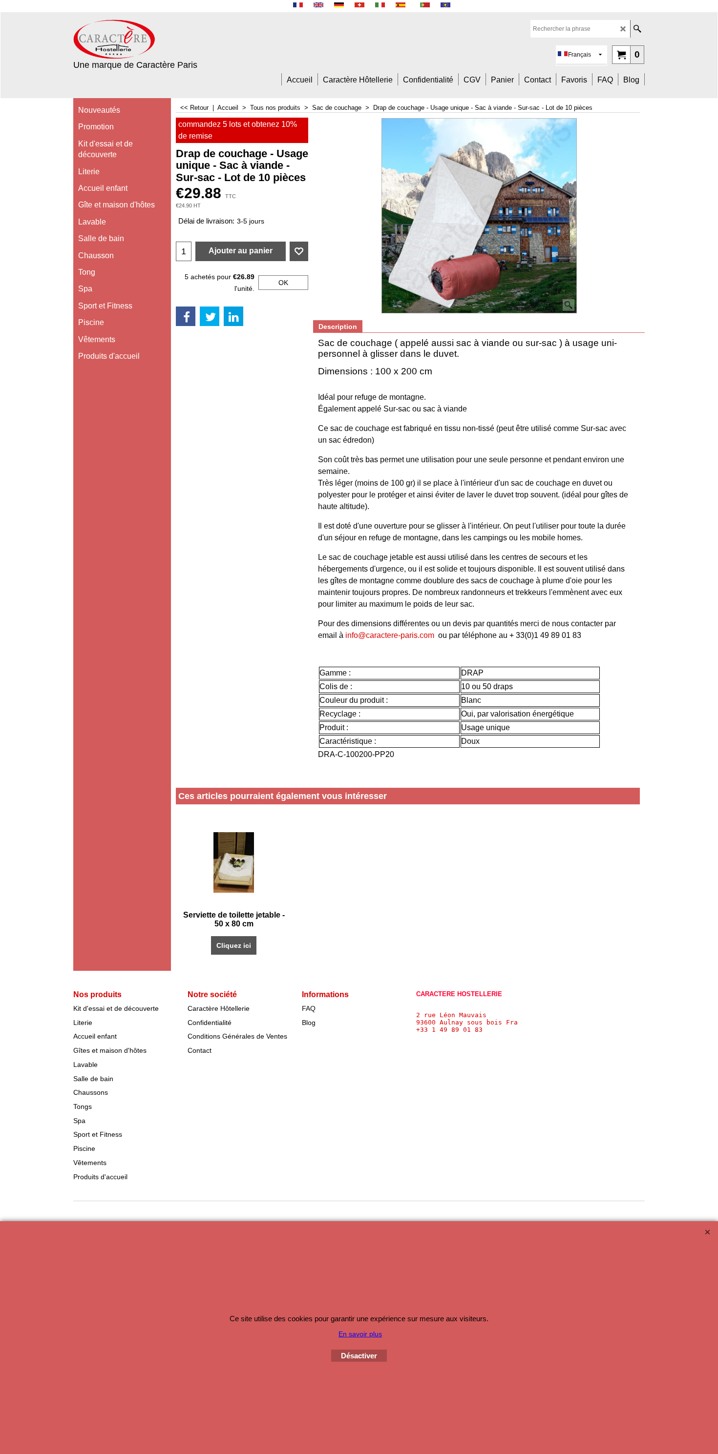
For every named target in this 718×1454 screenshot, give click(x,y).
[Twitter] (209, 316)
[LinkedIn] (233, 316)
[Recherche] (637, 29)
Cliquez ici (233, 945)
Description (337, 326)
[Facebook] (185, 316)
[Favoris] (299, 251)
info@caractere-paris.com (389, 635)
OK (283, 283)
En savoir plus (360, 1334)
